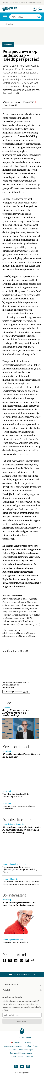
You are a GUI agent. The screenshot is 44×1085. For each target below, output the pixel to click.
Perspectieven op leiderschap (16, 114)
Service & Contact (17, 1057)
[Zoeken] (39, 16)
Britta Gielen (20, 228)
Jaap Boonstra (9, 136)
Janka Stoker (11, 239)
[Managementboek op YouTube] (22, 1066)
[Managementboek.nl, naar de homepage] (9, 11)
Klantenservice (10, 984)
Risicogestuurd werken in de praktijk (20, 583)
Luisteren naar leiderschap (15, 942)
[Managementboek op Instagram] (28, 1066)
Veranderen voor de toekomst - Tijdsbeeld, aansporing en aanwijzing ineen (19, 869)
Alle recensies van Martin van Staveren (19, 636)
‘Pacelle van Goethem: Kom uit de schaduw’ (21, 755)
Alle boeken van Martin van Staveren (18, 633)
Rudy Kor (7, 228)
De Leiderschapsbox (27, 464)
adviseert (33, 545)
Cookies (13, 1050)
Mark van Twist (10, 236)
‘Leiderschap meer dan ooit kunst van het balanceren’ (19, 904)
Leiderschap (9, 24)
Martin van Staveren (12, 102)
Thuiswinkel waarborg (22, 1043)
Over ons (30, 1057)
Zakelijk (6, 990)
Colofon (28, 1046)
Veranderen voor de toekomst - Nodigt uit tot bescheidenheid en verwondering (21, 830)
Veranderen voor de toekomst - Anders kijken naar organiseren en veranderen (20, 883)
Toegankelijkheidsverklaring (21, 1053)
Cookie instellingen (25, 1050)
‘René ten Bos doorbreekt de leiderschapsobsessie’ (15, 795)
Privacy (35, 1046)
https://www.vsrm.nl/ (11, 630)
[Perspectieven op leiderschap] (11, 666)
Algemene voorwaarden (13, 1046)
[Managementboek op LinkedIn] (16, 1066)
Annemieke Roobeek (30, 236)
